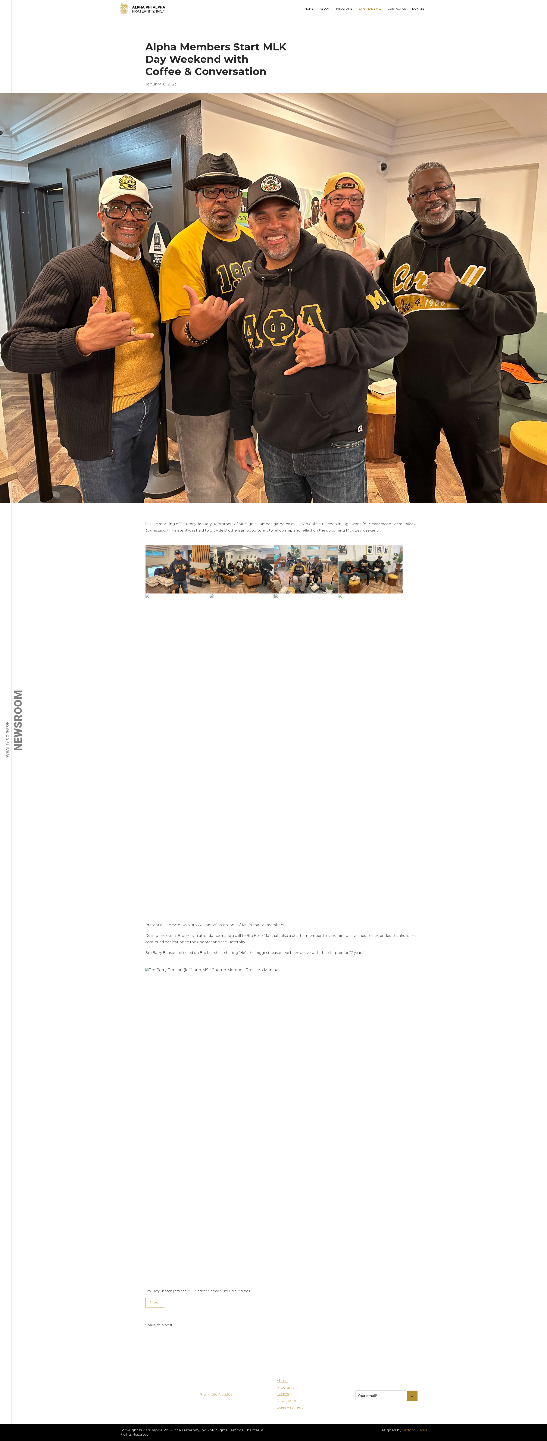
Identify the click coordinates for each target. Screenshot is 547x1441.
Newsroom (286, 1401)
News (155, 1302)
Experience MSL (370, 8)
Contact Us (397, 8)
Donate (418, 8)
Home (309, 8)
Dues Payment (290, 1407)
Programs (344, 8)
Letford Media (414, 1430)
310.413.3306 (222, 1395)
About (325, 8)
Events (283, 1394)
